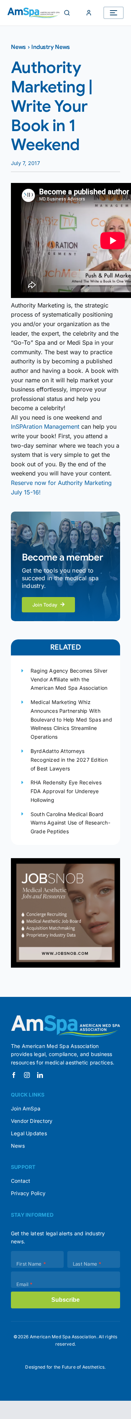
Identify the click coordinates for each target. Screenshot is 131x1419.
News (18, 47)
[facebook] (14, 1075)
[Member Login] (89, 12)
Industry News (50, 47)
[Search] (67, 12)
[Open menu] (113, 13)
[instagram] (27, 1075)
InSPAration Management (45, 426)
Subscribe (65, 1300)
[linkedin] (40, 1075)
